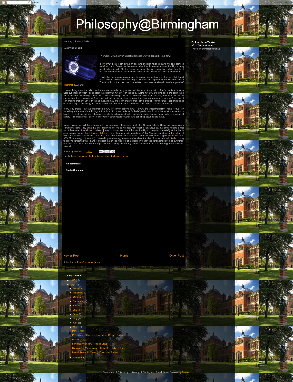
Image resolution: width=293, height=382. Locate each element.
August (77, 305)
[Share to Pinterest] (113, 151)
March (76, 327)
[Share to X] (107, 151)
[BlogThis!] (103, 151)
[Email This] (100, 151)
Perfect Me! (78, 331)
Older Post (176, 255)
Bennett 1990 (70, 143)
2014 (73, 284)
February (77, 357)
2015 (73, 280)
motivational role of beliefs (91, 156)
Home (124, 255)
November (78, 292)
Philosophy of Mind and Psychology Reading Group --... (99, 335)
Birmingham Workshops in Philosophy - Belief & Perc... (99, 348)
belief (73, 156)
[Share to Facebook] (110, 151)
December (78, 288)
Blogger (185, 372)
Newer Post (71, 255)
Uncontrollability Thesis (116, 156)
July (75, 310)
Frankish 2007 (176, 135)
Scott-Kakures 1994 (95, 133)
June (76, 314)
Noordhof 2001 (71, 85)
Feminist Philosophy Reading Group (90, 343)
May (75, 318)
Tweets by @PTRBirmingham (205, 48)
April (75, 322)
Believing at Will (80, 339)
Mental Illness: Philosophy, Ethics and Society (95, 352)
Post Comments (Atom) (88, 262)
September (78, 301)
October (77, 297)
